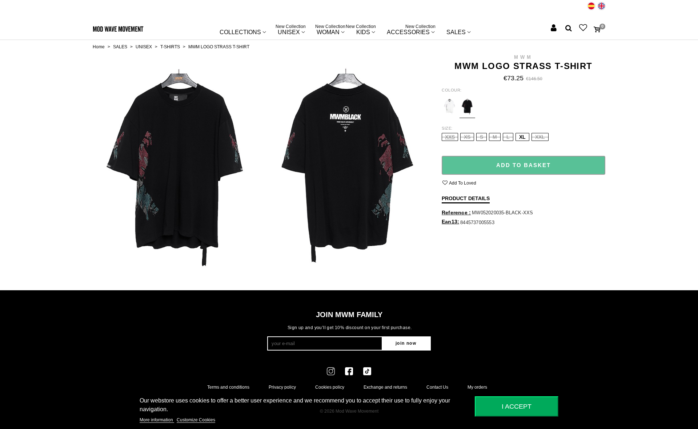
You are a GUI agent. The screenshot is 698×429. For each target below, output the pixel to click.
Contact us (437, 387)
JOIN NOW (406, 343)
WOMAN (330, 30)
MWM (523, 57)
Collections (240, 32)
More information (157, 419)
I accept (516, 406)
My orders (477, 387)
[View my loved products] (583, 28)
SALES (456, 32)
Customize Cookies (196, 419)
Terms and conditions (228, 387)
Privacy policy (282, 387)
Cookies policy (329, 387)
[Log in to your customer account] (554, 28)
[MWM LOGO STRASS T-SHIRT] (175, 163)
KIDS (363, 30)
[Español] (591, 6)
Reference (455, 212)
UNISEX (291, 30)
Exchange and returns (385, 387)
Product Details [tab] (466, 198)
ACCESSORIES (411, 30)
